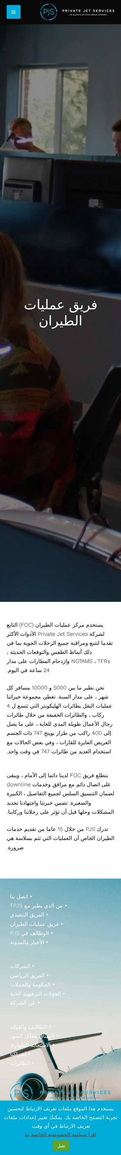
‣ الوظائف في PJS (31, 933)
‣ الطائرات (22, 1063)
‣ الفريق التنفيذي (29, 915)
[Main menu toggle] (14, 12)
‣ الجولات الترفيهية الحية (38, 993)
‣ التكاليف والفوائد (30, 1027)
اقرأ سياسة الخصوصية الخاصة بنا (60, 1134)
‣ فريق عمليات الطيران (37, 924)
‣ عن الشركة (25, 1002)
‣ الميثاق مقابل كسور (34, 1036)
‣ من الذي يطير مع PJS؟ (39, 905)
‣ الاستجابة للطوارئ (32, 1045)
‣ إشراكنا (20, 1054)
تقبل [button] (61, 1145)
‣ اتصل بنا (21, 896)
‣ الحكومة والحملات (32, 984)
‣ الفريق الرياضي (29, 975)
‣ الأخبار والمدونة (29, 942)
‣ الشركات (22, 966)
